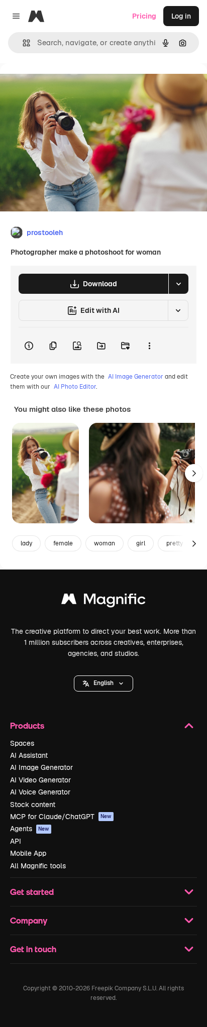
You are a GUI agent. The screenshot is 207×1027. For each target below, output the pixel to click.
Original (64, 86)
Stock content (32, 804)
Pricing (144, 16)
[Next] (194, 473)
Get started (32, 891)
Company (28, 920)
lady (26, 543)
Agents (29, 828)
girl (140, 543)
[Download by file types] (178, 284)
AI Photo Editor (75, 387)
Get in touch (33, 949)
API (15, 841)
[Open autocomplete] (22, 43)
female (63, 543)
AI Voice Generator (40, 791)
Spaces (22, 743)
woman (104, 543)
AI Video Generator (40, 779)
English (103, 683)
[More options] (149, 345)
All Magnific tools (38, 865)
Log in (181, 16)
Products (27, 725)
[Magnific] (103, 601)
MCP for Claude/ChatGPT (61, 816)
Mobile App (28, 853)
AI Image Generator (135, 377)
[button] (103, 683)
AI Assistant (29, 755)
